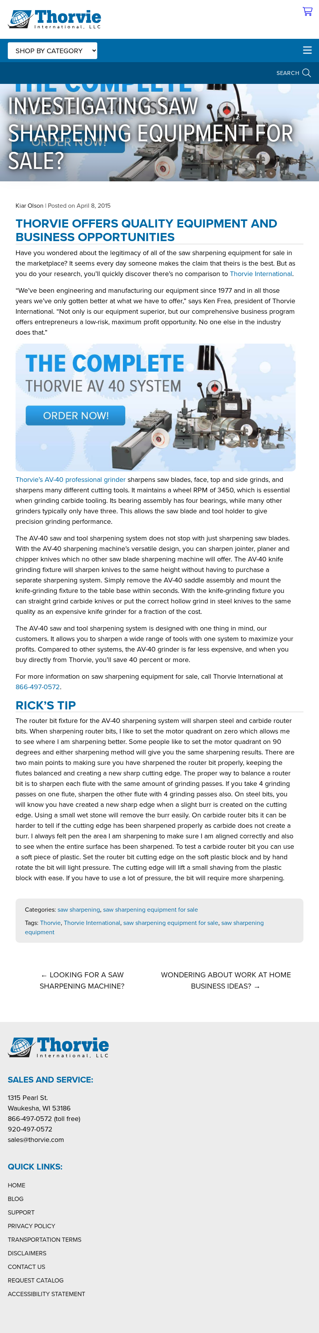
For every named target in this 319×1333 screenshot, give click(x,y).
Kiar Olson (30, 205)
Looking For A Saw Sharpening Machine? (82, 980)
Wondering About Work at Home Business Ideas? (226, 980)
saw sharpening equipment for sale (150, 909)
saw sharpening (79, 909)
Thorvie (50, 922)
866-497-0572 (38, 687)
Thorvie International (261, 273)
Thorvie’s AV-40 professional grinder (71, 479)
